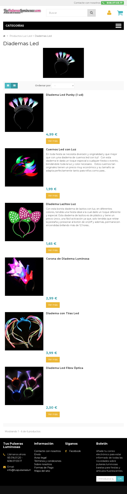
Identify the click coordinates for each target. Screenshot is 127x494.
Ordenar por (43, 85)
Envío (37, 454)
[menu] (109, 12)
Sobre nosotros (43, 464)
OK (120, 478)
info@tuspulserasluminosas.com (25, 470)
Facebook (75, 451)
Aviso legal (40, 457)
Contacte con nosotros (87, 2)
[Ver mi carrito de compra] (120, 13)
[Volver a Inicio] (4, 35)
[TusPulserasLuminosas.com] (22, 10)
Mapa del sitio (42, 470)
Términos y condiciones (47, 461)
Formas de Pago (44, 467)
